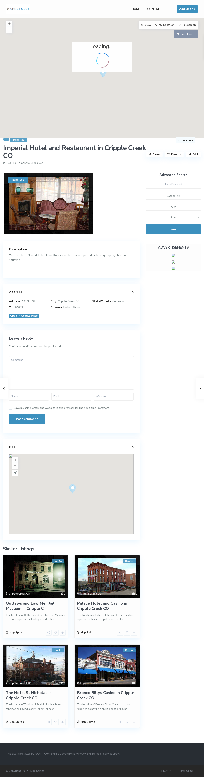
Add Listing (187, 9)
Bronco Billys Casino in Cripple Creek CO (105, 695)
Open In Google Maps (24, 316)
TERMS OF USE (186, 771)
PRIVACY (165, 771)
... (56, 619)
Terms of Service (101, 754)
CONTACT (154, 9)
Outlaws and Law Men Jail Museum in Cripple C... (30, 606)
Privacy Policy (77, 754)
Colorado (118, 301)
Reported (18, 140)
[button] (110, 79)
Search (173, 229)
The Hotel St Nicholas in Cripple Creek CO (29, 695)
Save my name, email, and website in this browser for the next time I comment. (62, 408)
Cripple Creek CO (32, 163)
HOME (136, 9)
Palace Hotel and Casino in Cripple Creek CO (102, 606)
